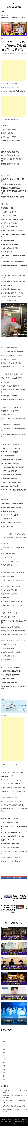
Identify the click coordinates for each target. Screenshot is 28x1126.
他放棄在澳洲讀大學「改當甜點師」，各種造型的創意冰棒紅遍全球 (14, 997)
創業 (2, 38)
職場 (4, 1069)
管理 (4, 1066)
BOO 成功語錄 (14, 6)
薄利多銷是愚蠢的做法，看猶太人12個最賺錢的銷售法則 (14, 967)
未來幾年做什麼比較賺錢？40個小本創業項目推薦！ (14, 937)
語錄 (4, 1076)
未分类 (5, 1059)
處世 (4, 1073)
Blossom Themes (13, 1121)
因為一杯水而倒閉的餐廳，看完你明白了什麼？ (14, 982)
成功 (4, 1056)
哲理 (4, 1052)
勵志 (4, 1049)
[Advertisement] (13, 70)
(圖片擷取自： (5, 765)
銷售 (4, 1079)
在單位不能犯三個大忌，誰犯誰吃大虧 (14, 1106)
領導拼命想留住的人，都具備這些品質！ (14, 1021)
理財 (4, 1062)
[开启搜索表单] (14, 3)
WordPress (22, 1121)
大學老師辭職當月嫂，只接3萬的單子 (14, 952)
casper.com (13, 765)
